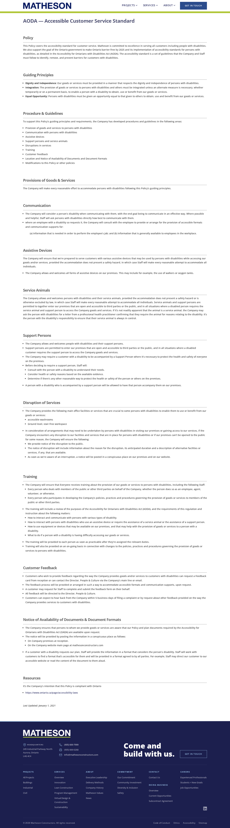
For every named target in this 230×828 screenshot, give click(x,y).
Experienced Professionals (193, 777)
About (168, 5)
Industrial (28, 787)
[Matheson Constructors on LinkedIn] (205, 808)
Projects (128, 5)
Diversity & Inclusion (127, 787)
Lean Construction (63, 787)
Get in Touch (193, 5)
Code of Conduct (161, 822)
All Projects (28, 777)
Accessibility (189, 822)
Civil (25, 792)
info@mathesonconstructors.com (81, 754)
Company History (95, 787)
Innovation (59, 782)
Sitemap (203, 822)
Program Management (65, 792)
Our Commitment (126, 777)
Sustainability (61, 807)
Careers (185, 772)
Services (149, 5)
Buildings (27, 782)
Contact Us (154, 777)
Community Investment (129, 782)
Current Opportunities (160, 795)
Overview (59, 777)
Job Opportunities (189, 787)
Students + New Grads (191, 782)
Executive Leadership (96, 777)
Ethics (177, 822)
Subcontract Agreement (161, 800)
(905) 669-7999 (71, 744)
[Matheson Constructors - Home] (47, 6)
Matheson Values (94, 792)
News (88, 798)
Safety (120, 792)
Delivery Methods (95, 782)
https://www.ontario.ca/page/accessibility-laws (51, 692)
